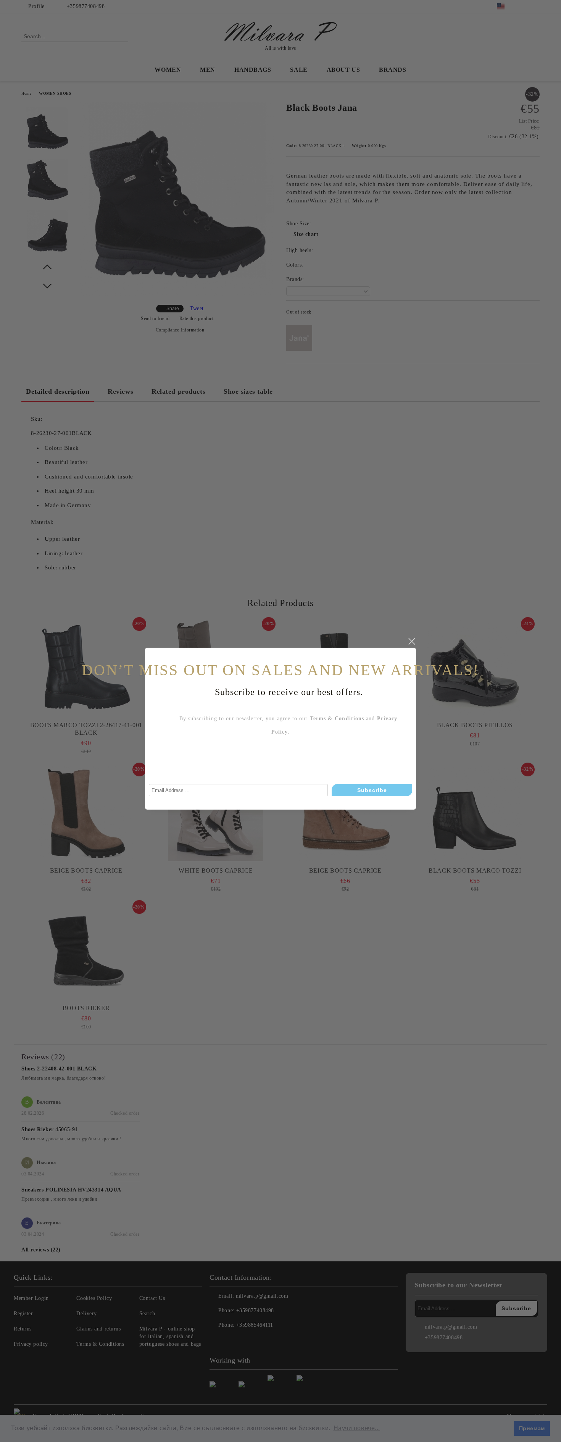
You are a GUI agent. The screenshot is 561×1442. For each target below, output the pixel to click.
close (411, 641)
